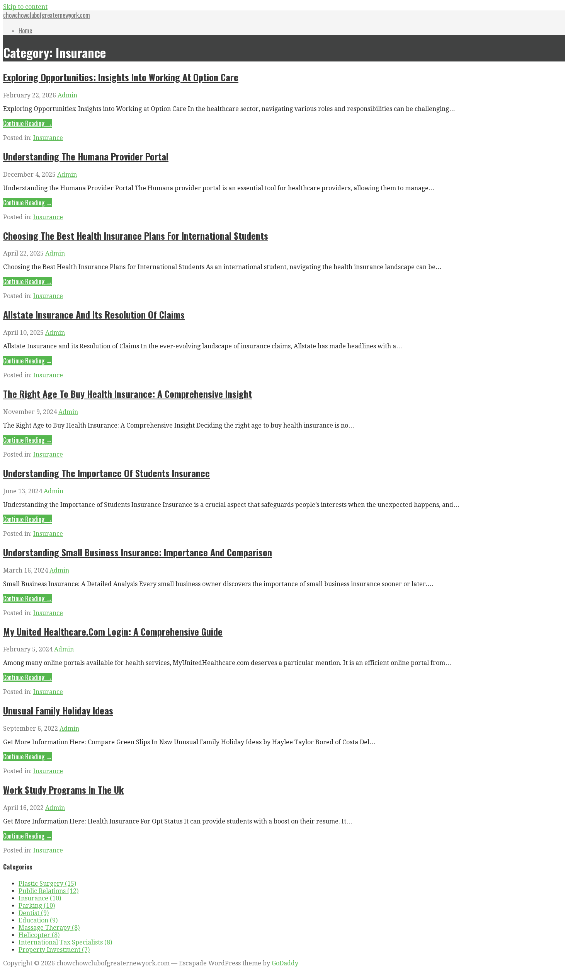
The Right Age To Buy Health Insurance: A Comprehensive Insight (127, 394)
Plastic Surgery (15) (47, 883)
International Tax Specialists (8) (65, 942)
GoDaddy (285, 963)
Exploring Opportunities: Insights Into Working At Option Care (120, 77)
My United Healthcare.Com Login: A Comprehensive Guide (113, 631)
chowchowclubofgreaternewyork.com (46, 15)
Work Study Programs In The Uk (63, 789)
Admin (67, 95)
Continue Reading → (27, 123)
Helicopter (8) (39, 935)
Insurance (48, 137)
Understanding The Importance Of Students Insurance (106, 473)
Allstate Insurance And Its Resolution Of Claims (94, 314)
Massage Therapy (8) (49, 927)
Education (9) (38, 920)
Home (25, 30)
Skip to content (25, 6)
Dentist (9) (34, 913)
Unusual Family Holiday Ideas (58, 710)
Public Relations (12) (48, 891)
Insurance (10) (40, 898)
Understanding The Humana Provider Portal (85, 156)
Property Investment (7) (54, 949)
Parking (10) (37, 905)
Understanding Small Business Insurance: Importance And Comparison (137, 552)
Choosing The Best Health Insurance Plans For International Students (135, 235)
